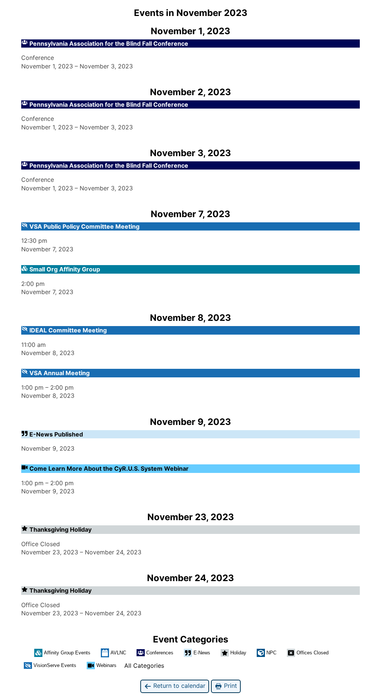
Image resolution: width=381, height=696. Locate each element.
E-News (201, 652)
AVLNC (118, 652)
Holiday (238, 652)
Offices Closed (313, 652)
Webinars (106, 665)
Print (229, 685)
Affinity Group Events (67, 652)
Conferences (159, 652)
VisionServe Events (54, 665)
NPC (271, 652)
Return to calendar (178, 685)
